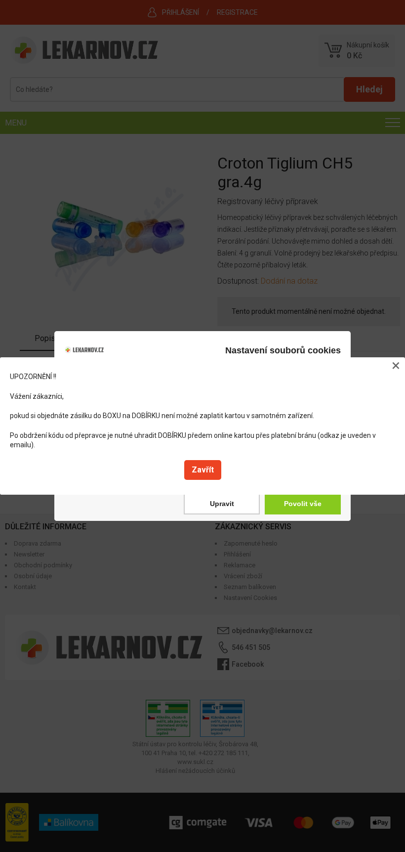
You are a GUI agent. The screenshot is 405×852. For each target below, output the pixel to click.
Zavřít (203, 469)
